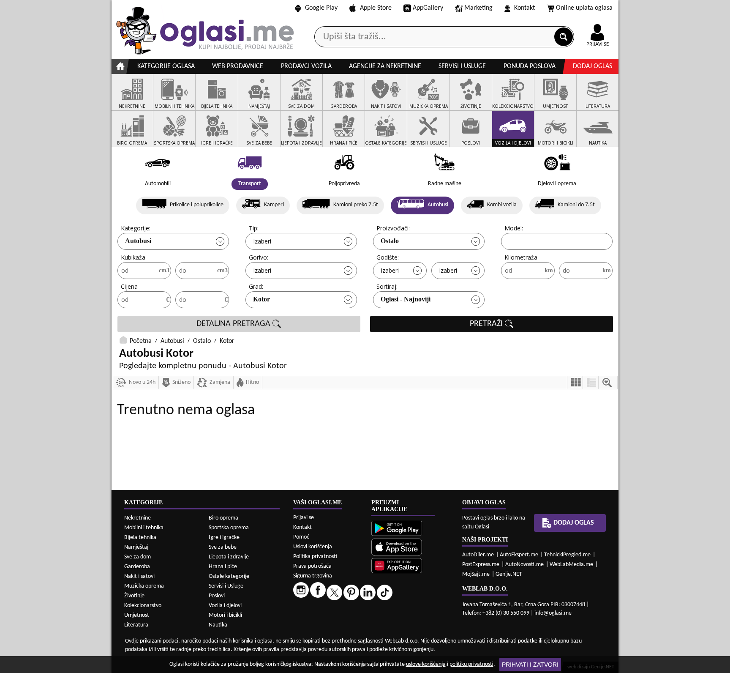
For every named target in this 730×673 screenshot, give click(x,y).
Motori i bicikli (225, 615)
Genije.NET (509, 574)
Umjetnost (136, 615)
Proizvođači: (393, 228)
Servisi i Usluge (226, 586)
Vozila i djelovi (225, 605)
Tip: (254, 228)
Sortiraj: (387, 286)
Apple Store (376, 8)
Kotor (261, 299)
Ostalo (390, 240)
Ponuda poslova (530, 66)
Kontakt (524, 8)
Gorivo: (258, 257)
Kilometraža (520, 257)
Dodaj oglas (592, 66)
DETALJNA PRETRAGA (234, 324)
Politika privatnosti (315, 556)
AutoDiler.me (478, 555)
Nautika (218, 625)
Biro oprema (223, 518)
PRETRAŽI (487, 324)
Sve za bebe (223, 547)
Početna (141, 341)
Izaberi (262, 241)
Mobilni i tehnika (143, 528)
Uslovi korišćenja (312, 547)
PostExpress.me (480, 564)
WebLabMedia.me (571, 564)
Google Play (321, 8)
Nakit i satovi (139, 576)
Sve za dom (137, 557)
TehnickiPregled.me (567, 555)
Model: (513, 228)
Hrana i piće (223, 567)
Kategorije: (135, 228)
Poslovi (217, 596)
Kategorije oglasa (166, 66)
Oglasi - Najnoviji (405, 299)
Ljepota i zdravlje (229, 557)
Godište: (387, 257)
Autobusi (138, 240)
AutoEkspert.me (519, 555)
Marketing (478, 8)
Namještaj (136, 547)
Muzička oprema (144, 586)
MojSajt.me (476, 574)
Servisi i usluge (462, 66)
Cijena (129, 286)
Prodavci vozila (306, 66)
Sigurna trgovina (312, 576)
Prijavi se (303, 517)
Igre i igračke (224, 537)
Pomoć (301, 537)
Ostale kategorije (229, 576)
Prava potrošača (312, 566)
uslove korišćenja (426, 664)
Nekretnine (137, 518)
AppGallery (428, 8)
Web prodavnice (237, 66)
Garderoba (137, 567)
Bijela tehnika (140, 537)
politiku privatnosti (471, 664)
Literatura (136, 625)
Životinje (134, 596)
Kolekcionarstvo (142, 605)
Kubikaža (133, 257)
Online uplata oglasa (584, 8)
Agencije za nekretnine (385, 66)
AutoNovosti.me (524, 564)
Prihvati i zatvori (530, 664)
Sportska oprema (229, 528)
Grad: (256, 286)
